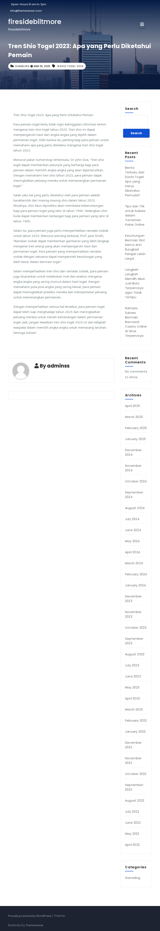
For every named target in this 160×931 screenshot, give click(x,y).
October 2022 (135, 774)
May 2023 (132, 687)
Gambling (22, 66)
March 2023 (134, 709)
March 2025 (134, 417)
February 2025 (136, 428)
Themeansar (34, 925)
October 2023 (135, 627)
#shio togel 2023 (70, 66)
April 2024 (132, 552)
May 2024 (132, 541)
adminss (58, 365)
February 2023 (136, 720)
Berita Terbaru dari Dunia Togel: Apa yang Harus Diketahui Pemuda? (134, 181)
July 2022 (132, 811)
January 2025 (135, 439)
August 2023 (134, 654)
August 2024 (135, 508)
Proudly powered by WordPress (30, 916)
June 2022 (133, 822)
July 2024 (132, 519)
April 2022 (132, 844)
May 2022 (132, 833)
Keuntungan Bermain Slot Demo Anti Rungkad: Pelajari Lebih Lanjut (135, 247)
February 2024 (136, 574)
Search (131, 108)
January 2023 (135, 731)
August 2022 (134, 800)
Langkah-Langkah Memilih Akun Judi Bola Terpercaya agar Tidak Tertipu (135, 283)
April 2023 (132, 698)
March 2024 (134, 563)
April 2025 (132, 406)
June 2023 (133, 676)
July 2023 (132, 665)
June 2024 (133, 530)
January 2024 (135, 585)
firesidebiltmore (34, 21)
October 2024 (136, 481)
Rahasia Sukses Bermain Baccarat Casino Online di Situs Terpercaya (136, 322)
